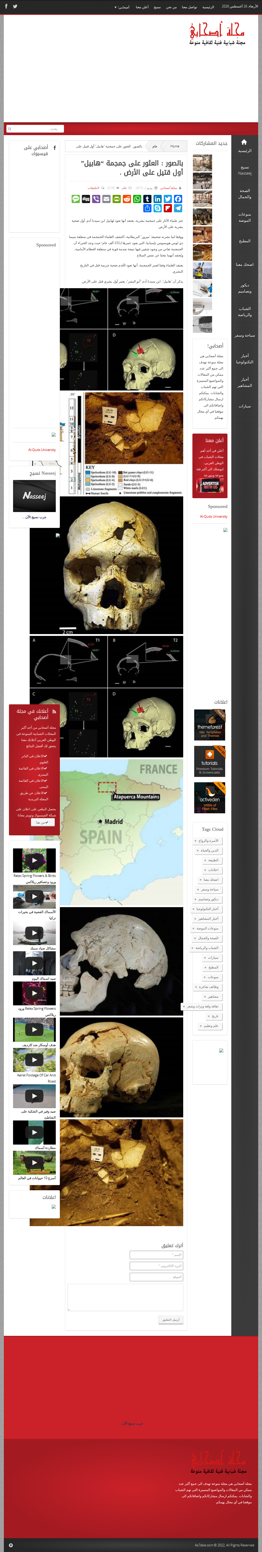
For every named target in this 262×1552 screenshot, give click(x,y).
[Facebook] (5, 6)
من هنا (40, 822)
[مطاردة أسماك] (34, 1132)
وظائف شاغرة (209, 986)
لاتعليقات (93, 188)
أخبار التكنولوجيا (207, 908)
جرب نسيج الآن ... (131, 1423)
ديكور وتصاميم (209, 899)
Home (174, 146)
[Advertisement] (95, 74)
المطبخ (214, 967)
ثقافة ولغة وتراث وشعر (203, 1006)
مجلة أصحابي (168, 188)
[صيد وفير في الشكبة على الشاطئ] (34, 1096)
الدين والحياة (210, 850)
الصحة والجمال (208, 938)
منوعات (213, 977)
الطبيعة (213, 860)
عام (155, 146)
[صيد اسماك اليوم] (34, 963)
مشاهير (213, 996)
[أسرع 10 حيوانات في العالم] (34, 1163)
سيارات (213, 957)
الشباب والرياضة (207, 947)
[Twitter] (15, 6)
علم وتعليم (211, 1025)
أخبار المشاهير (208, 918)
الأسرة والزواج (209, 840)
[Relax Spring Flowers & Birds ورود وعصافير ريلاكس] (34, 860)
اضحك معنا (211, 879)
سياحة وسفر (210, 889)
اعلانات (213, 869)
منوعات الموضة (207, 928)
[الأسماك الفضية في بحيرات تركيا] (34, 897)
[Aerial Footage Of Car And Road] (34, 1060)
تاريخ (215, 1016)
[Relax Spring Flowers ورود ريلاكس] (34, 994)
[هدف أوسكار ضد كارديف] (34, 1030)
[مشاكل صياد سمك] (34, 933)
